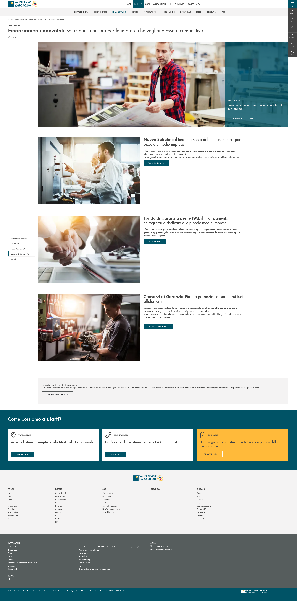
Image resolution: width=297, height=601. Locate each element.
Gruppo (200, 515)
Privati (11, 489)
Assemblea (106, 499)
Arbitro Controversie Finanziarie (99, 550)
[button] (292, 4)
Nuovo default (84, 553)
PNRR (57, 515)
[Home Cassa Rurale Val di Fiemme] (22, 4)
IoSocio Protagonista (109, 506)
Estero (57, 502)
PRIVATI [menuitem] (128, 4)
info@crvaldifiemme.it (164, 549)
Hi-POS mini (59, 518)
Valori (199, 496)
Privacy (10, 553)
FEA (80, 566)
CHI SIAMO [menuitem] (179, 4)
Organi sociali (202, 502)
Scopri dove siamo (243, 118)
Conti (10, 496)
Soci (104, 489)
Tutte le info (154, 241)
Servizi (10, 518)
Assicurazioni (13, 512)
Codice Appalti (84, 562)
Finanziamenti (38, 19)
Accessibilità (83, 556)
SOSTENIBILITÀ (194, 4)
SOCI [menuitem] (147, 4)
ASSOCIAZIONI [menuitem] (159, 4)
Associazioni (155, 489)
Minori (10, 493)
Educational (12, 569)
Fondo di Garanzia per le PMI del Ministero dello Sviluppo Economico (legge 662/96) (112, 546)
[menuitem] (81, 12)
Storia (199, 493)
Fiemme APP (201, 509)
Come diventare (108, 493)
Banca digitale (13, 515)
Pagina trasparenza (57, 394)
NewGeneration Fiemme (111, 509)
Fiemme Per (201, 512)
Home (22, 19)
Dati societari (13, 546)
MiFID (10, 556)
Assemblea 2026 (108, 512)
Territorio (200, 499)
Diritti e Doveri (107, 496)
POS (56, 522)
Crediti (122, 591)
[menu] (162, 4)
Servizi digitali (60, 493)
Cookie (10, 559)
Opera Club (59, 512)
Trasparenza (12, 550)
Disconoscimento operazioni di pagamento (94, 569)
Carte (10, 499)
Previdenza (12, 509)
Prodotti (105, 502)
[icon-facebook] (9, 579)
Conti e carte (60, 496)
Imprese (29, 19)
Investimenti (12, 506)
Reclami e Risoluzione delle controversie (22, 562)
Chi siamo (201, 489)
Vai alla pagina (156, 163)
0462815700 (162, 546)
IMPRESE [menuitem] (138, 4)
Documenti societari (204, 506)
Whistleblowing (84, 559)
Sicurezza (11, 566)
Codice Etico (201, 518)
